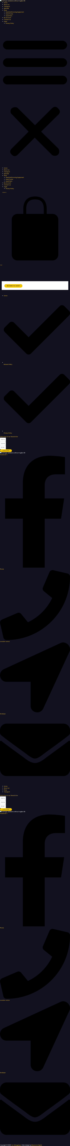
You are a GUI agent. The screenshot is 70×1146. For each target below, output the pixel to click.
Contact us (7, 19)
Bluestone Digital (37, 1145)
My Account (7, 18)
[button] (35, 96)
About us (6, 4)
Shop (5, 10)
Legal (5, 21)
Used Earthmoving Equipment (15, 12)
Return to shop (13, 286)
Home (5, 3)
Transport (7, 6)
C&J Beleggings (16, 1145)
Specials (6, 8)
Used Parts (9, 16)
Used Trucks (9, 14)
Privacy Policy (10, 23)
